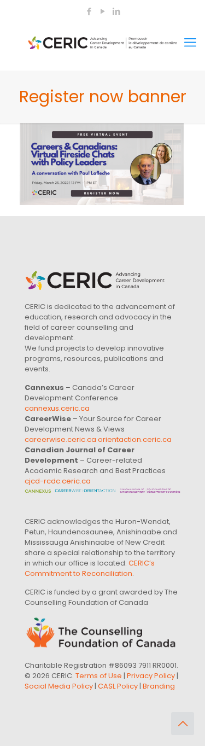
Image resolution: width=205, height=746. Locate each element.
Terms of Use (98, 676)
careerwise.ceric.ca (60, 439)
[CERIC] (102, 42)
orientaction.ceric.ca (135, 439)
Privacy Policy (151, 676)
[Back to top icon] (182, 723)
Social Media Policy (59, 686)
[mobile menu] (190, 42)
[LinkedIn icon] (117, 11)
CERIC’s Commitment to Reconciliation (90, 568)
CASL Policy (118, 686)
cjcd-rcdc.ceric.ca (58, 481)
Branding (159, 686)
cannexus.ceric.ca (57, 408)
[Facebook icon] (89, 11)
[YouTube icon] (103, 11)
